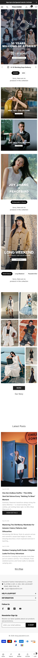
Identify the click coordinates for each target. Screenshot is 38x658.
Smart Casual (7, 273)
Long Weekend (19, 273)
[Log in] (26, 7)
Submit (31, 625)
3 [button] (20, 267)
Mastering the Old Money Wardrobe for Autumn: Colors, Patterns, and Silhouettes (18, 528)
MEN (23, 73)
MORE (19, 388)
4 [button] (21, 267)
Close (36, 2)
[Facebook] (3, 608)
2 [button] (20, 62)
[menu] (2, 7)
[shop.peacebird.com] (19, 409)
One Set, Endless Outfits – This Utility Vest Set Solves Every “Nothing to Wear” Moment (18, 496)
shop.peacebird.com (22, 636)
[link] (19, 67)
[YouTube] (20, 608)
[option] (19, 36)
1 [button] (18, 62)
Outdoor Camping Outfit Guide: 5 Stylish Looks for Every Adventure (18, 551)
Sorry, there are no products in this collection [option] (19, 79)
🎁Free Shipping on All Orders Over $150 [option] (19, 2)
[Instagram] (8, 608)
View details (12, 513)
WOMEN (15, 73)
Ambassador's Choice (19, 202)
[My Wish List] (36, 7)
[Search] (7, 7)
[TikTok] (14, 608)
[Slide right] (36, 67)
